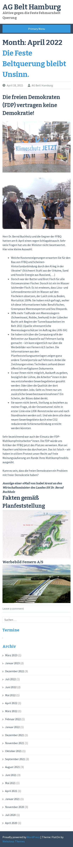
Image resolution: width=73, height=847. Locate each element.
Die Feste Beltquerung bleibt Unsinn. (34, 64)
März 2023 (11, 655)
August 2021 (12, 767)
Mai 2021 (10, 783)
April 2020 (11, 823)
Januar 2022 (12, 727)
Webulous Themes (13, 841)
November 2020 (14, 807)
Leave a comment (13, 608)
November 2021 (14, 743)
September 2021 (15, 759)
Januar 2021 (12, 799)
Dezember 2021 (14, 735)
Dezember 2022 (14, 671)
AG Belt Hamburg (31, 7)
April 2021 (11, 791)
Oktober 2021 (13, 751)
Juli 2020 (10, 815)
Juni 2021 (10, 775)
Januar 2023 (12, 663)
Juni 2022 (10, 687)
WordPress (33, 837)
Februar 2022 (13, 719)
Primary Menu (36, 29)
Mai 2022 (10, 695)
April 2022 (11, 703)
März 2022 (11, 711)
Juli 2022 (10, 679)
